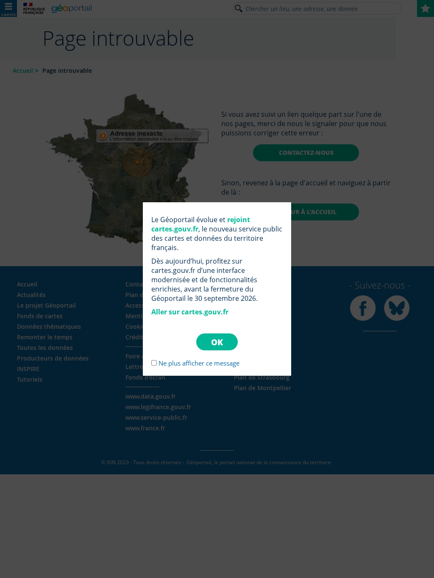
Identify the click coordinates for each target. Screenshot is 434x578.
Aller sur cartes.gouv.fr (189, 312)
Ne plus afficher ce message (199, 363)
